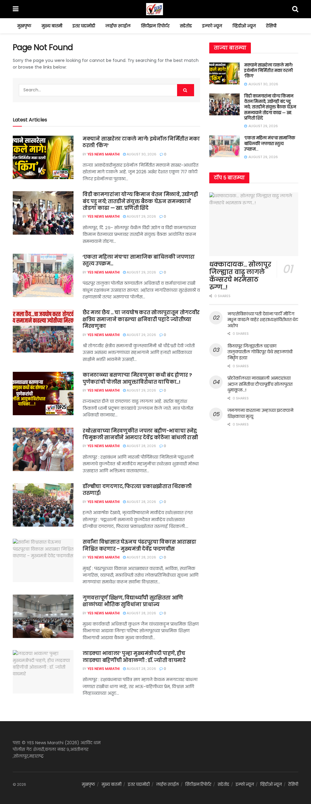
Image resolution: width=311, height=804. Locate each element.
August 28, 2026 (141, 445)
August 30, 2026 (141, 154)
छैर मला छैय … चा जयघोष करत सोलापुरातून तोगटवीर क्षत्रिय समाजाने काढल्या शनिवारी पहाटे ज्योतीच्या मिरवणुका (141, 319)
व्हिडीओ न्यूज (244, 26)
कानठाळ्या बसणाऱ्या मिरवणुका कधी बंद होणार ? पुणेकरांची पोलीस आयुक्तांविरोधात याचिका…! (137, 378)
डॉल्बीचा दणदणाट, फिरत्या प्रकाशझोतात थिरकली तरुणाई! (137, 490)
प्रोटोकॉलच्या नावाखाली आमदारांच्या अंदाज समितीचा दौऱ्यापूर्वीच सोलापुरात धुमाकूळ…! (259, 384)
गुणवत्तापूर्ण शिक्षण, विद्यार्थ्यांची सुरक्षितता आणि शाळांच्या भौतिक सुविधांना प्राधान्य (133, 601)
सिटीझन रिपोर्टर (155, 26)
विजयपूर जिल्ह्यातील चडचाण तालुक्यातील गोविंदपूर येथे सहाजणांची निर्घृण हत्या (259, 352)
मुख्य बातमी (52, 26)
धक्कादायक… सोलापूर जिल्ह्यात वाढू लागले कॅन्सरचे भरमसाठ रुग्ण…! (240, 275)
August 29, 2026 (141, 216)
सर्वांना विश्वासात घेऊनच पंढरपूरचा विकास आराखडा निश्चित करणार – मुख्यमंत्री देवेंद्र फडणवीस (139, 545)
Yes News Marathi (103, 154)
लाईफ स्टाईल (118, 26)
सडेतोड (186, 26)
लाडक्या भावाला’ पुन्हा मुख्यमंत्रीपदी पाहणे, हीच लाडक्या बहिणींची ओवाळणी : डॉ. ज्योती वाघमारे (134, 656)
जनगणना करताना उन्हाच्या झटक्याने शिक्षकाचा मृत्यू (260, 413)
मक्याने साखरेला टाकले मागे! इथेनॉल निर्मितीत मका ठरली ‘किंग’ (141, 142)
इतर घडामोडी (84, 26)
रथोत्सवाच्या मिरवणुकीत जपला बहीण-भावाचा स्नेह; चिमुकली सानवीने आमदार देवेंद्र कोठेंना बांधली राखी (140, 434)
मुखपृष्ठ (24, 26)
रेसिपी (271, 26)
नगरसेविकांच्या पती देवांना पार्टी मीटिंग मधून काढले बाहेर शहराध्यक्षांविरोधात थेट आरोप (262, 320)
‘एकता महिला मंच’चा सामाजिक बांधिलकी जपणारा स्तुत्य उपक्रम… (139, 260)
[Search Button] (185, 90)
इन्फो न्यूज (212, 26)
